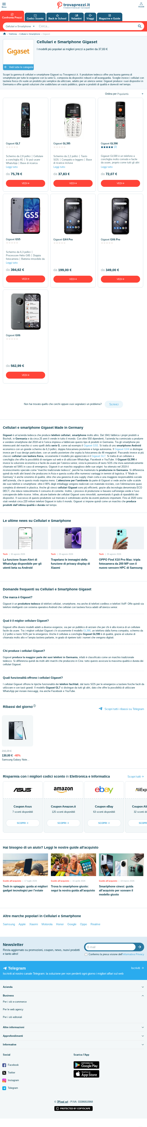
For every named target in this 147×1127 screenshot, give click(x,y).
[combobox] (20, 26)
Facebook (13, 1064)
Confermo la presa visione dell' (116, 954)
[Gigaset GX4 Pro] (73, 216)
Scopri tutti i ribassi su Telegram (124, 709)
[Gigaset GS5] (25, 216)
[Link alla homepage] (4, 33)
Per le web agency (13, 1009)
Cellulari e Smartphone (29, 34)
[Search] (139, 26)
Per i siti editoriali (12, 1017)
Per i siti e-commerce (15, 1001)
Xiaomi (33, 924)
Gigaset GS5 (91, 445)
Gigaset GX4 (122, 449)
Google (71, 924)
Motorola (47, 924)
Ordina (111, 93)
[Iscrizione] (140, 947)
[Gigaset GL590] (120, 120)
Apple (22, 924)
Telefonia (13, 34)
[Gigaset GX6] (25, 312)
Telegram (12, 1087)
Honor (60, 924)
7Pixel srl (62, 1101)
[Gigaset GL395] (73, 120)
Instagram (13, 1080)
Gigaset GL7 (98, 456)
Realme (95, 924)
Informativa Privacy (133, 954)
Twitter (11, 1072)
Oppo (83, 924)
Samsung (9, 924)
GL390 (87, 630)
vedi (24, 183)
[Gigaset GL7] (25, 120)
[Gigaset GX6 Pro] (120, 216)
